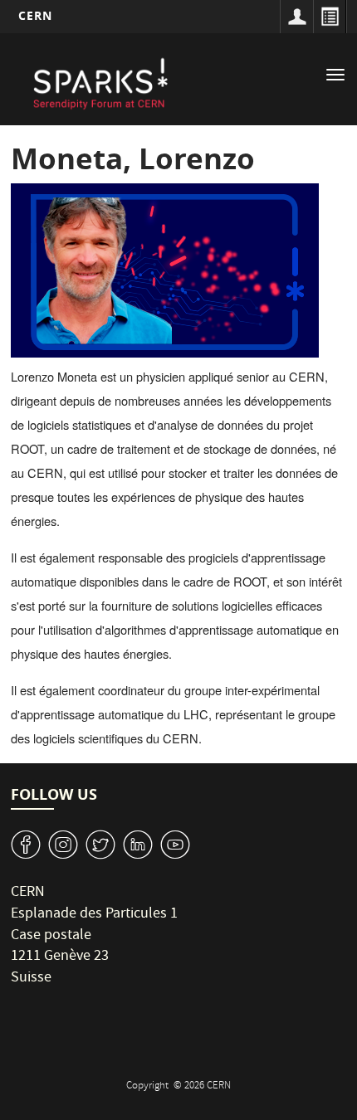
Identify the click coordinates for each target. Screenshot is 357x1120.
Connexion (296, 16)
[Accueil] (99, 81)
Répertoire (329, 16)
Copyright (148, 1086)
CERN (35, 15)
